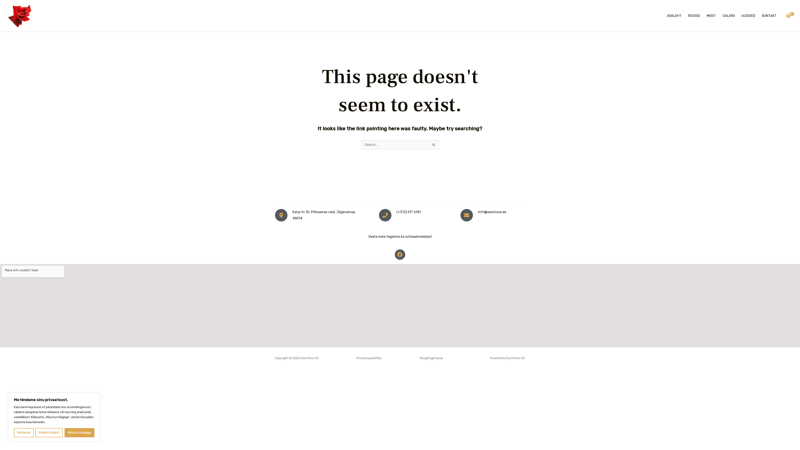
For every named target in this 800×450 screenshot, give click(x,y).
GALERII (729, 16)
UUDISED (748, 16)
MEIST (711, 16)
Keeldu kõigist (49, 432)
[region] (54, 417)
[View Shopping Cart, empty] (788, 16)
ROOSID (694, 16)
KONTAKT (769, 16)
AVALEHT (674, 16)
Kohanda (23, 432)
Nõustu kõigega (79, 432)
